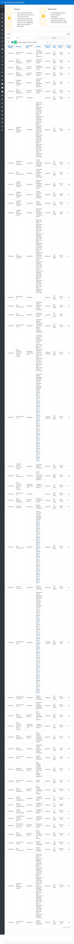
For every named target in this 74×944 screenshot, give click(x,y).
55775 (37, 688)
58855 (37, 568)
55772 (37, 674)
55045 (37, 447)
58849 (37, 541)
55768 (37, 655)
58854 (37, 564)
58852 (37, 555)
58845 (37, 522)
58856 (37, 573)
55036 (37, 405)
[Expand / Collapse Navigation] (2, 2)
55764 (37, 637)
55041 (37, 428)
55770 (37, 665)
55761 (37, 623)
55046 (37, 451)
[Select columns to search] (9, 34)
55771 (37, 669)
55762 (37, 628)
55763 (37, 632)
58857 (37, 578)
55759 (37, 614)
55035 (37, 400)
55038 (37, 414)
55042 (37, 433)
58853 (37, 559)
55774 (37, 683)
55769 (37, 660)
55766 (37, 646)
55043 (37, 437)
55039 (37, 419)
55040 (37, 423)
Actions (54, 38)
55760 (37, 618)
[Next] (70, 927)
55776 (37, 693)
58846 (37, 527)
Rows (8, 38)
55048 (37, 460)
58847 (37, 531)
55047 (37, 456)
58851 (37, 550)
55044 (37, 442)
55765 (37, 642)
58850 (37, 545)
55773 (37, 679)
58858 (37, 582)
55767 (37, 651)
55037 (37, 409)
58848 (37, 536)
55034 (37, 395)
